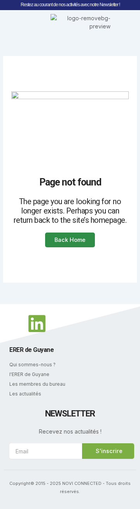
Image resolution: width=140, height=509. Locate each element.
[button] (14, 22)
